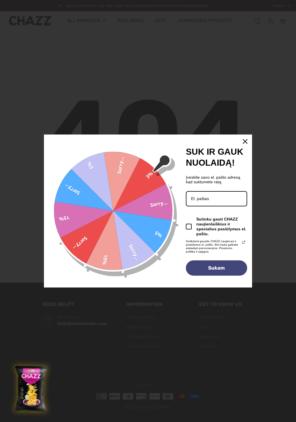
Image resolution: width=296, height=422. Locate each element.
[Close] (245, 141)
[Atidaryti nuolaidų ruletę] (31, 388)
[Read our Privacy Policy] (243, 242)
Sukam (216, 268)
